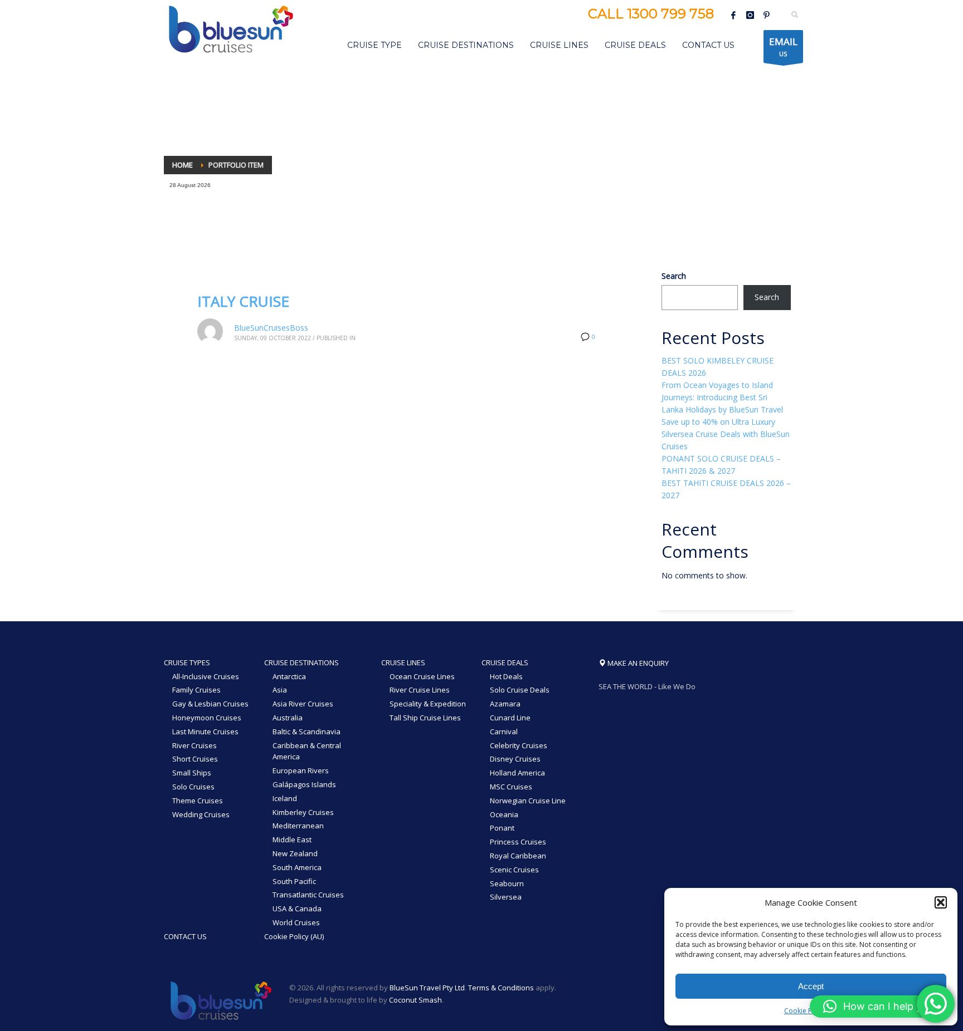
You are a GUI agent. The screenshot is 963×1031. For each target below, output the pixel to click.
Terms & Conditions (501, 988)
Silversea (506, 897)
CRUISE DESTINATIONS (301, 662)
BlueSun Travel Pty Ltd (427, 988)
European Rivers (301, 770)
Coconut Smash (415, 1000)
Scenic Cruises (514, 870)
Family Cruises (196, 690)
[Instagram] (750, 15)
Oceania (504, 814)
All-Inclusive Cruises (205, 676)
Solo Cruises (193, 787)
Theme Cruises (197, 801)
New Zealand (295, 853)
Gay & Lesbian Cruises (210, 704)
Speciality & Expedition (428, 704)
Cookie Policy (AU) (294, 936)
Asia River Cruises (303, 704)
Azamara (505, 704)
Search (674, 276)
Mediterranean (298, 826)
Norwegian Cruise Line (528, 801)
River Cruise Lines (420, 690)
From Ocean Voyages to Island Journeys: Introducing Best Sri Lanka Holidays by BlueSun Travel (722, 397)
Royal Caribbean (518, 856)
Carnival (504, 731)
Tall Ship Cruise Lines (425, 718)
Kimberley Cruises (303, 812)
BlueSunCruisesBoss (271, 327)
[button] (940, 902)
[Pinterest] (766, 15)
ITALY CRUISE (243, 301)
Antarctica (289, 676)
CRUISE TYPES (187, 662)
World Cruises (296, 922)
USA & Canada (297, 909)
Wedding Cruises (201, 814)
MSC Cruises (511, 787)
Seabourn (507, 883)
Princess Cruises (518, 842)
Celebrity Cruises (518, 745)
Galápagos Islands (304, 784)
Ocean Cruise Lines (422, 676)
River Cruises (194, 745)
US (783, 46)
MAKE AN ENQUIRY (637, 663)
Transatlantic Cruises (308, 895)
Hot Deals (506, 676)
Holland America (517, 773)
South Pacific (294, 881)
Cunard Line (510, 718)
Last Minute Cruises (205, 731)
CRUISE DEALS (504, 662)
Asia (280, 690)
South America (297, 867)
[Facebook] (733, 15)
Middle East (292, 839)
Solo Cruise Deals (519, 690)
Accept (811, 986)
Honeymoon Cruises (206, 718)
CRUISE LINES (403, 662)
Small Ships (191, 773)
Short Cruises (195, 759)
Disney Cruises (515, 759)
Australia (288, 718)
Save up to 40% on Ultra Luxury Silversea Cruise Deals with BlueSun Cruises (726, 433)
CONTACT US (185, 936)
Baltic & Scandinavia (307, 731)
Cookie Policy (805, 1010)
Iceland (285, 798)
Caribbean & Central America (307, 751)
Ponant (502, 828)
